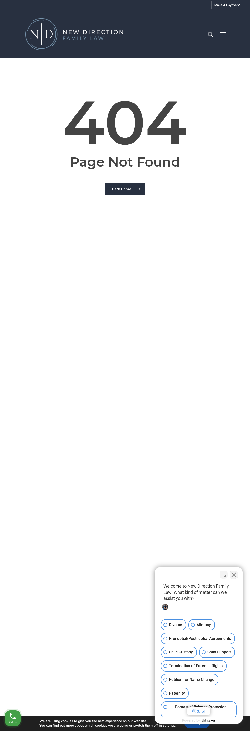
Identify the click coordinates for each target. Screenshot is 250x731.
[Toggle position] (224, 575)
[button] (223, 34)
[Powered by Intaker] (208, 720)
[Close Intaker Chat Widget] (234, 575)
